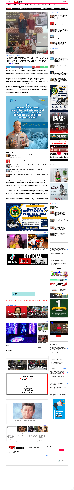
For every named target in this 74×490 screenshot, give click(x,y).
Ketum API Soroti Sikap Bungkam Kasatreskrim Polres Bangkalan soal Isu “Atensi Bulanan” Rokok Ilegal (61, 73)
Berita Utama (18, 55)
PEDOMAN (36, 449)
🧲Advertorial (53, 203)
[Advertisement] (27, 277)
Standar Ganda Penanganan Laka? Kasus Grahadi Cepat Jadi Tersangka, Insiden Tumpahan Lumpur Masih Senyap (29, 155)
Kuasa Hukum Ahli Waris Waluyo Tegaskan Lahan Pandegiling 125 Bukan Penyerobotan (27, 169)
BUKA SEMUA (45, 305)
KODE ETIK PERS (31, 448)
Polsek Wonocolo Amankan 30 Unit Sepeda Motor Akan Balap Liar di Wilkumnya (16, 366)
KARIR (31, 451)
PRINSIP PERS (36, 447)
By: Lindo (7, 63)
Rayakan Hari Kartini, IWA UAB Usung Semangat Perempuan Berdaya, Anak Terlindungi (59, 228)
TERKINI (14, 4)
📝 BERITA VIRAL (54, 48)
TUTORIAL (36, 451)
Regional (12, 55)
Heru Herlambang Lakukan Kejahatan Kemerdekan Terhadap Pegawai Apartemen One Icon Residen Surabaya (37, 366)
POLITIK (20, 4)
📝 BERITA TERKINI (54, 12)
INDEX (50, 4)
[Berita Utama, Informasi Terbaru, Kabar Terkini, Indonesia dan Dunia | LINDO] (18, 2)
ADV (54, 4)
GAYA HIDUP (32, 4)
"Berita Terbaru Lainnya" (18, 294)
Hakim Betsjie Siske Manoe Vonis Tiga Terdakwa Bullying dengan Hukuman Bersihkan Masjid (28, 160)
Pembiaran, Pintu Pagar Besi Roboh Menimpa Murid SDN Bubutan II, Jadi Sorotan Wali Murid (28, 164)
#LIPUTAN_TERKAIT (12, 305)
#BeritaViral (9, 311)
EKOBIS (38, 4)
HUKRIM (26, 4)
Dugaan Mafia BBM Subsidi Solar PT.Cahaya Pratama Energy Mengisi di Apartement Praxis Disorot (61, 66)
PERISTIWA (44, 4)
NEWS (9, 4)
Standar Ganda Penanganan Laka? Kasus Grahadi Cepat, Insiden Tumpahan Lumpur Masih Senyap (29, 174)
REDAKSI (30, 453)
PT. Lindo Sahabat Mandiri (39, 467)
